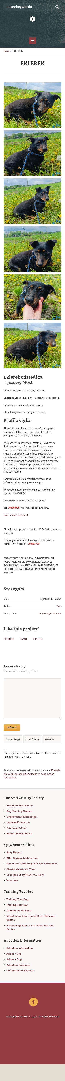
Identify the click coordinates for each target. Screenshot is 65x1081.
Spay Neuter (13, 852)
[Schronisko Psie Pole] (32, 29)
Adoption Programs (18, 964)
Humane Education (18, 822)
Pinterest (37, 638)
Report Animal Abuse (19, 833)
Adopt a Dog (14, 959)
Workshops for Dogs (19, 910)
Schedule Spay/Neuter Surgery (25, 874)
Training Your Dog (17, 899)
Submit (12, 727)
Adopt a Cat (13, 953)
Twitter (23, 638)
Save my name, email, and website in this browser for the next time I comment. (33, 755)
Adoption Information (19, 805)
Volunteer (12, 880)
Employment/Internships (21, 816)
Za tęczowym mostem (49, 613)
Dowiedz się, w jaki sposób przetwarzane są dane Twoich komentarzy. (32, 774)
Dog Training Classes (19, 811)
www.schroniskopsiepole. (17, 515)
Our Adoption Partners (20, 970)
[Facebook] (32, 19)
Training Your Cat (17, 904)
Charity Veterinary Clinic (21, 869)
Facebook (9, 638)
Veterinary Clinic (16, 827)
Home (7, 51)
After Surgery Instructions (22, 858)
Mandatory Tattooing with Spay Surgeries (31, 863)
